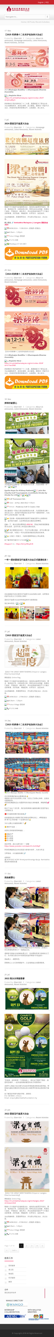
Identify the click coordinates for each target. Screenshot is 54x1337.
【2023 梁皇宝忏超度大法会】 (18, 635)
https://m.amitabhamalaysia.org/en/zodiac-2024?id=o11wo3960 (23, 364)
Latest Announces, (40, 40)
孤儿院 (11, 1269)
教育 (10, 1282)
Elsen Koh (18, 38)
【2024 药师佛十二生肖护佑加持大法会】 (24, 273)
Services (21, 42)
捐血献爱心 (9, 877)
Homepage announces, (23, 40)
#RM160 (29, 524)
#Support (8, 544)
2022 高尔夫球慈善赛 (14, 978)
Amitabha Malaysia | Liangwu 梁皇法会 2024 (26, 223)
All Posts (31, 22)
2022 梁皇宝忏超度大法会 (16, 1113)
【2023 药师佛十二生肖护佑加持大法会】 (24, 724)
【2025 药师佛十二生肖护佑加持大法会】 (24, 34)
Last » (14, 1250)
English (41, 2)
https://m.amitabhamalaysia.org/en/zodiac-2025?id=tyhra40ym (24, 99)
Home (23, 22)
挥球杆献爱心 (10, 402)
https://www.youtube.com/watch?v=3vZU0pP (22, 846)
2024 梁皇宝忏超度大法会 (16, 123)
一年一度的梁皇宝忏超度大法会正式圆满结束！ (26, 559)
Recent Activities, (11, 42)
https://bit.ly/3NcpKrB (24, 544)
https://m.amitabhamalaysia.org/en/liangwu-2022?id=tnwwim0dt (24, 1202)
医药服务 (12, 1265)
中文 (47, 2)
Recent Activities (35, 129)
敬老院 (11, 1273)
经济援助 (12, 1278)
